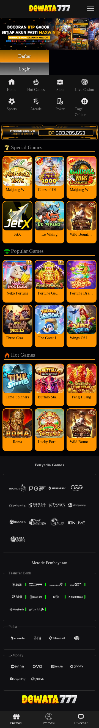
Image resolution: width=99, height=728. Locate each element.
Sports (12, 109)
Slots (60, 90)
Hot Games (36, 90)
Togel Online (80, 112)
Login (24, 69)
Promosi (16, 723)
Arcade (36, 109)
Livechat (81, 723)
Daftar (24, 56)
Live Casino (84, 90)
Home (11, 90)
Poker (60, 109)
